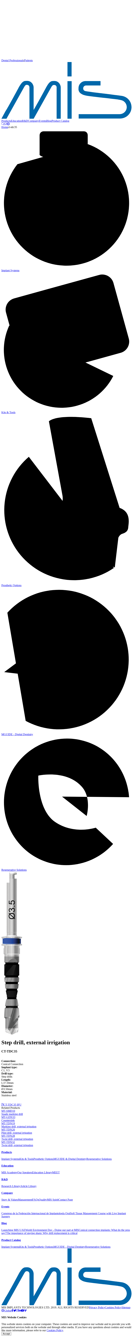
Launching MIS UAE (13, 1230)
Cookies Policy (113, 1307)
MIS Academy (9, 1172)
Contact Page (65, 1199)
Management (25, 1199)
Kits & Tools (26, 1158)
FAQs (35, 1199)
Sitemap (126, 1307)
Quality (43, 1199)
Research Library (10, 1186)
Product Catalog (60, 120)
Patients (28, 60)
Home (4, 127)
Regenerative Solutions (99, 1158)
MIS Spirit (52, 1199)
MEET (56, 1172)
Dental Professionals (12, 60)
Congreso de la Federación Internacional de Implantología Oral (35, 1213)
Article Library (28, 1186)
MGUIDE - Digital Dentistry (69, 1246)
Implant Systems (10, 1158)
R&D (25, 120)
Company (33, 120)
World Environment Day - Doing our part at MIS (52, 1230)
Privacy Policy (97, 1307)
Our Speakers (24, 1172)
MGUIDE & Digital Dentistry (70, 1158)
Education (16, 120)
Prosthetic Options (43, 1158)
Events (42, 120)
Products (6, 120)
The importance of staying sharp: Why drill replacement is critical (41, 1233)
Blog (49, 120)
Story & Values (9, 1199)
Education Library (42, 1172)
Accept (6, 1333)
